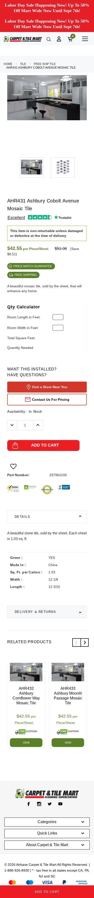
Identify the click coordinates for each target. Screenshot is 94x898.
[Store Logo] (23, 38)
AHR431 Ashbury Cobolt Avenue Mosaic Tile (41, 67)
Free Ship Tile (45, 64)
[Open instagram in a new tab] (39, 804)
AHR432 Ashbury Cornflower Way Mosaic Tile (26, 695)
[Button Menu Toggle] (85, 38)
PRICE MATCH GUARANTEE (32, 266)
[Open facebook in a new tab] (29, 804)
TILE (23, 64)
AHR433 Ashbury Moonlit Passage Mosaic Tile (68, 695)
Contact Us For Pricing (50, 399)
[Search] (48, 38)
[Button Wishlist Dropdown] (13, 466)
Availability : (24, 411)
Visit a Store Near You (49, 387)
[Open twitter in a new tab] (50, 804)
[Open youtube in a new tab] (60, 804)
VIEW (26, 742)
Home (8, 64)
